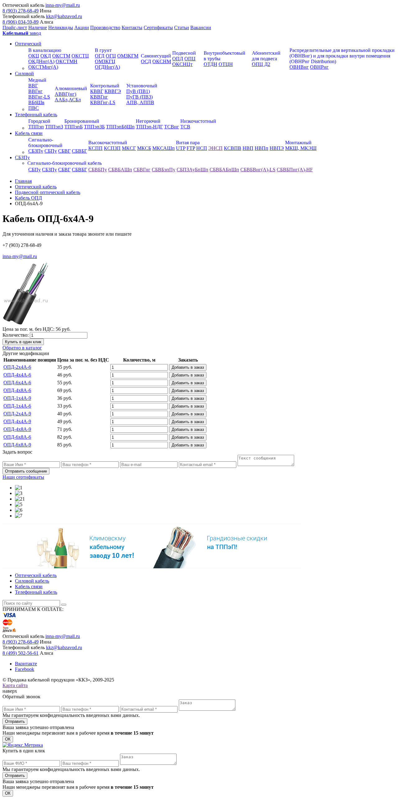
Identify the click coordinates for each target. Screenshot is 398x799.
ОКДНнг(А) (41, 61)
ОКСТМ (61, 55)
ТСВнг (171, 126)
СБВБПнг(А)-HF (295, 169)
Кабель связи (29, 133)
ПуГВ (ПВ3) (139, 96)
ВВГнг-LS (39, 96)
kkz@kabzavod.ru (64, 16)
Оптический (28, 43)
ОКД (45, 55)
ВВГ (33, 85)
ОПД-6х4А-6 (17, 382)
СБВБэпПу (163, 169)
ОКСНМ (161, 61)
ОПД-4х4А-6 (17, 374)
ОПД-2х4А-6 (17, 367)
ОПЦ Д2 (261, 64)
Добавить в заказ (188, 367)
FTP (191, 148)
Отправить (15, 721)
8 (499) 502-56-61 (20, 653)
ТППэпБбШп (120, 126)
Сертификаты (158, 27)
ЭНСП (215, 148)
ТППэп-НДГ (149, 126)
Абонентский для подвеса (266, 55)
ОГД (99, 55)
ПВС (33, 108)
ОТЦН (226, 64)
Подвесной (184, 53)
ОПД (177, 58)
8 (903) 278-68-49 (20, 10)
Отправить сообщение (26, 471)
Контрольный (104, 85)
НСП (201, 148)
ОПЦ (190, 58)
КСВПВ (232, 148)
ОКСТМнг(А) (43, 67)
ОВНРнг (319, 67)
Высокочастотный (107, 142)
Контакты (132, 27)
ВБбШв (36, 102)
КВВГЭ (112, 91)
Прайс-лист (14, 27)
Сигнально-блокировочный (45, 142)
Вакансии (200, 27)
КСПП (95, 148)
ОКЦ (33, 55)
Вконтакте (26, 663)
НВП (248, 148)
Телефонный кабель (36, 114)
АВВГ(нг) (65, 94)
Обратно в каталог (22, 347)
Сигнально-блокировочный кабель (64, 163)
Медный (37, 80)
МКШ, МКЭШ (301, 148)
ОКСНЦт (182, 64)
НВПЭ (277, 148)
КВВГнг (99, 96)
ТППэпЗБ (94, 126)
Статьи (181, 27)
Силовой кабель (32, 581)
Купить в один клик (23, 341)
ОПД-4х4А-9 (17, 421)
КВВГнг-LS (102, 102)
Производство (105, 27)
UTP (180, 148)
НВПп (261, 148)
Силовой (24, 73)
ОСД (146, 61)
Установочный (141, 85)
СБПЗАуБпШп (192, 169)
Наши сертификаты (23, 477)
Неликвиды (60, 27)
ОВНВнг (299, 67)
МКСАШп (163, 148)
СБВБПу (97, 169)
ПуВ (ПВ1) (138, 91)
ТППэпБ (73, 126)
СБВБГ (79, 151)
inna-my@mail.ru (62, 5)
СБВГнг (141, 169)
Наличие (37, 27)
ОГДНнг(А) (107, 67)
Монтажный (298, 142)
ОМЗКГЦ (105, 61)
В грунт (103, 50)
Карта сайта (15, 685)
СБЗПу (35, 151)
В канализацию (44, 50)
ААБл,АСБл (68, 99)
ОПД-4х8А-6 (17, 390)
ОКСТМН (66, 61)
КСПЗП (112, 148)
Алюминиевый (71, 88)
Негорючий (148, 121)
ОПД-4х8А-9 (17, 429)
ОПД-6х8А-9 (17, 444)
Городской (39, 121)
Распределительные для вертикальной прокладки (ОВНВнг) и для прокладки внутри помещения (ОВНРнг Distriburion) (342, 56)
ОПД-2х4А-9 (17, 413)
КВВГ (96, 91)
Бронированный (81, 121)
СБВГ (64, 151)
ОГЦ (111, 55)
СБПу (50, 151)
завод (21, 33)
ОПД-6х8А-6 (17, 437)
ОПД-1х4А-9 (17, 398)
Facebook (24, 669)
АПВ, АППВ (140, 102)
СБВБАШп (120, 169)
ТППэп (36, 126)
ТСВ (185, 126)
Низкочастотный (198, 121)
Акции (81, 27)
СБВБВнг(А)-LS (257, 169)
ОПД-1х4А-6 (17, 406)
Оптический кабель (36, 575)
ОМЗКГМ (127, 55)
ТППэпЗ (54, 126)
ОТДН (210, 64)
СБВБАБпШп (224, 169)
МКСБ (144, 148)
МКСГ (129, 148)
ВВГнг (35, 91)
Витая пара (188, 142)
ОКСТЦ (80, 55)
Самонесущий (156, 55)
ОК (8, 739)
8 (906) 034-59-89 (20, 22)
